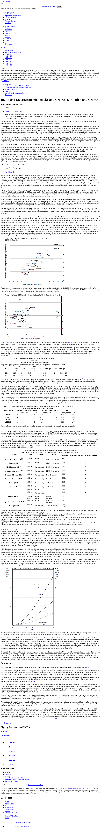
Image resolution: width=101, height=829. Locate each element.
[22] (80, 229)
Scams (7, 818)
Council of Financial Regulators (15, 778)
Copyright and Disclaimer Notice (73, 788)
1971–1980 (8, 63)
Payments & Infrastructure (13, 16)
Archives (7, 37)
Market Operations (10, 14)
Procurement (9, 809)
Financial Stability (10, 17)
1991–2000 (8, 59)
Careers (7, 40)
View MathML (9, 172)
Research (7, 35)
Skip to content (5, 1)
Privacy (7, 805)
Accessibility (9, 807)
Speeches (8, 28)
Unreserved (8, 774)
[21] (57, 195)
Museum (7, 776)
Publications (8, 30)
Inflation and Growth (11, 89)
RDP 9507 (5, 81)
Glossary (7, 811)
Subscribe (4, 731)
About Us (8, 23)
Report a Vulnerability (12, 816)
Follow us (5, 735)
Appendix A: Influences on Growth (16, 93)
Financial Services (10, 21)
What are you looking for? (9, 8)
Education (8, 38)
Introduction (8, 84)
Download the (11, 111)
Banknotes (8, 19)
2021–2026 (8, 54)
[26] (56, 393)
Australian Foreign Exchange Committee (17, 780)
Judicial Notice (9, 804)
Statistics (7, 31)
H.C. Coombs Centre (11, 781)
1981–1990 (8, 61)
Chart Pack (8, 33)
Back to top (8, 723)
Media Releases (9, 26)
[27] (66, 402)
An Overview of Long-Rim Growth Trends (18, 86)
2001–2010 (8, 58)
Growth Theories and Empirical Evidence (18, 88)
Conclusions (8, 91)
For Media (8, 802)
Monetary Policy (10, 12)
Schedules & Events (11, 812)
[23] (69, 342)
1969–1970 (8, 65)
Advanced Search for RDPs (13, 52)
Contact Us (8, 44)
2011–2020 (8, 56)
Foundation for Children (35, 785)
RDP (4, 47)
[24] (9, 354)
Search (33, 8)
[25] (83, 379)
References (8, 95)
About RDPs (9, 51)
